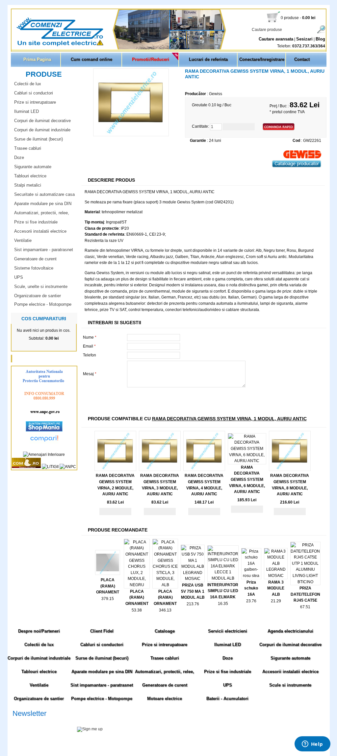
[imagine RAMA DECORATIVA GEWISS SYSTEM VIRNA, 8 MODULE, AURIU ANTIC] (290, 469)
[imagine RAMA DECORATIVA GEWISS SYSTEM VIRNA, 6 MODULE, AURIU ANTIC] (247, 460)
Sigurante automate (32, 166)
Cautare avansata (276, 39)
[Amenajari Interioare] (44, 454)
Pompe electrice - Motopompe (42, 304)
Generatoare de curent (35, 258)
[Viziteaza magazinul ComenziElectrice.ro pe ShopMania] (44, 430)
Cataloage (165, 631)
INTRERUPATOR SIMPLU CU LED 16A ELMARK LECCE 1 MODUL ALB (222, 597)
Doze (19, 157)
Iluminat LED (26, 111)
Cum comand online (91, 59)
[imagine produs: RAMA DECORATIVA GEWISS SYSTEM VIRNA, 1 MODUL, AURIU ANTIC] (131, 135)
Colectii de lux (27, 83)
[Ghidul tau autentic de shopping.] (44, 442)
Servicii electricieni (227, 631)
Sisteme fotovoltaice (33, 268)
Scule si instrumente (290, 685)
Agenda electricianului (290, 631)
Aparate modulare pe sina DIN (42, 203)
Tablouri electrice (30, 175)
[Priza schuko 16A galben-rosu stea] (251, 575)
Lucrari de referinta (208, 59)
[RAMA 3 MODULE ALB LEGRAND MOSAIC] (276, 575)
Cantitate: (200, 126)
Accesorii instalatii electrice (40, 231)
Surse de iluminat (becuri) (38, 139)
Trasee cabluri (27, 148)
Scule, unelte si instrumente (40, 286)
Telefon (89, 355)
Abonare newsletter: (30, 721)
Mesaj (89, 374)
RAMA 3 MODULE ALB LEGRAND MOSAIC (276, 594)
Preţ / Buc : (280, 106)
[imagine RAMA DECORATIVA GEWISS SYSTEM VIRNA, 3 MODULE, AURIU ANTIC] (160, 469)
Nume (89, 337)
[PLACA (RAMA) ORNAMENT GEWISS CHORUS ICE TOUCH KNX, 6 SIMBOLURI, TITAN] (107, 573)
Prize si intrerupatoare (35, 102)
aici (275, 736)
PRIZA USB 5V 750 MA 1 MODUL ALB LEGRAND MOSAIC (193, 597)
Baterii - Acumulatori (227, 698)
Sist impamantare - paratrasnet (43, 249)
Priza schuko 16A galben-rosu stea (251, 594)
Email (89, 346)
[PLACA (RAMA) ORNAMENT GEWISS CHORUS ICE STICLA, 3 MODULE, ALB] (165, 585)
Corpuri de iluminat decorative (42, 120)
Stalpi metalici (27, 185)
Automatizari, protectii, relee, (41, 212)
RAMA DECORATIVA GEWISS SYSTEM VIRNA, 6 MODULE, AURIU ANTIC (247, 479)
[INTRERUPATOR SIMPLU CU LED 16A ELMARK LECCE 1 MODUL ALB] (223, 578)
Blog (320, 39)
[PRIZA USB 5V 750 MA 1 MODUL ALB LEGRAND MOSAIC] (192, 578)
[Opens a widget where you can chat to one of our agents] (312, 744)
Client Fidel (102, 631)
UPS (18, 277)
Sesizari (304, 39)
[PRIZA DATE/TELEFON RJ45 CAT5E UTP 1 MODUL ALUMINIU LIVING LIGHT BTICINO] (305, 582)
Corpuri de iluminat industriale (42, 129)
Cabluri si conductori (33, 93)
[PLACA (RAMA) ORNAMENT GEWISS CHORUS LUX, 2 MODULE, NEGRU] (137, 585)
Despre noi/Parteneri (39, 631)
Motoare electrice (164, 698)
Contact (302, 59)
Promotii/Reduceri (150, 59)
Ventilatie (23, 240)
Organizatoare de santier (37, 295)
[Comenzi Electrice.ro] (12, 45)
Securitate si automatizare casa (44, 194)
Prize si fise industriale (36, 222)
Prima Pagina (37, 59)
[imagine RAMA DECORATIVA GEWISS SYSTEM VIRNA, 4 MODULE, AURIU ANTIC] (204, 469)
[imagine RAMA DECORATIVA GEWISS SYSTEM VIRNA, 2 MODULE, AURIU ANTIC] (115, 469)
